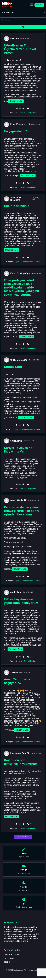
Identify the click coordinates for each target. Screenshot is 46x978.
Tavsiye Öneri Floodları (27, 113)
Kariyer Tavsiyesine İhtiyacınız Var (18, 449)
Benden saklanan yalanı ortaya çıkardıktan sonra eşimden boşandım (21, 510)
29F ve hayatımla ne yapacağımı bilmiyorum (21, 601)
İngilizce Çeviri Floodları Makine (27, 262)
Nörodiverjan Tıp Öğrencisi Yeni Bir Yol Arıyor (20, 49)
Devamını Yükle (23, 837)
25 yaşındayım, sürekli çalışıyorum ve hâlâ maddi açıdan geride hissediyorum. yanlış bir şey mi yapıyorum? (21, 287)
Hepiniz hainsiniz (16, 206)
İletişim (7, 962)
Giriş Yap (39, 5)
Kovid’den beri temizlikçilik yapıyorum (21, 761)
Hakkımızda (9, 958)
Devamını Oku (15, 101)
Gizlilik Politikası (11, 955)
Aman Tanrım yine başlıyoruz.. (17, 681)
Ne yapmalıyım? (15, 131)
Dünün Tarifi (13, 367)
